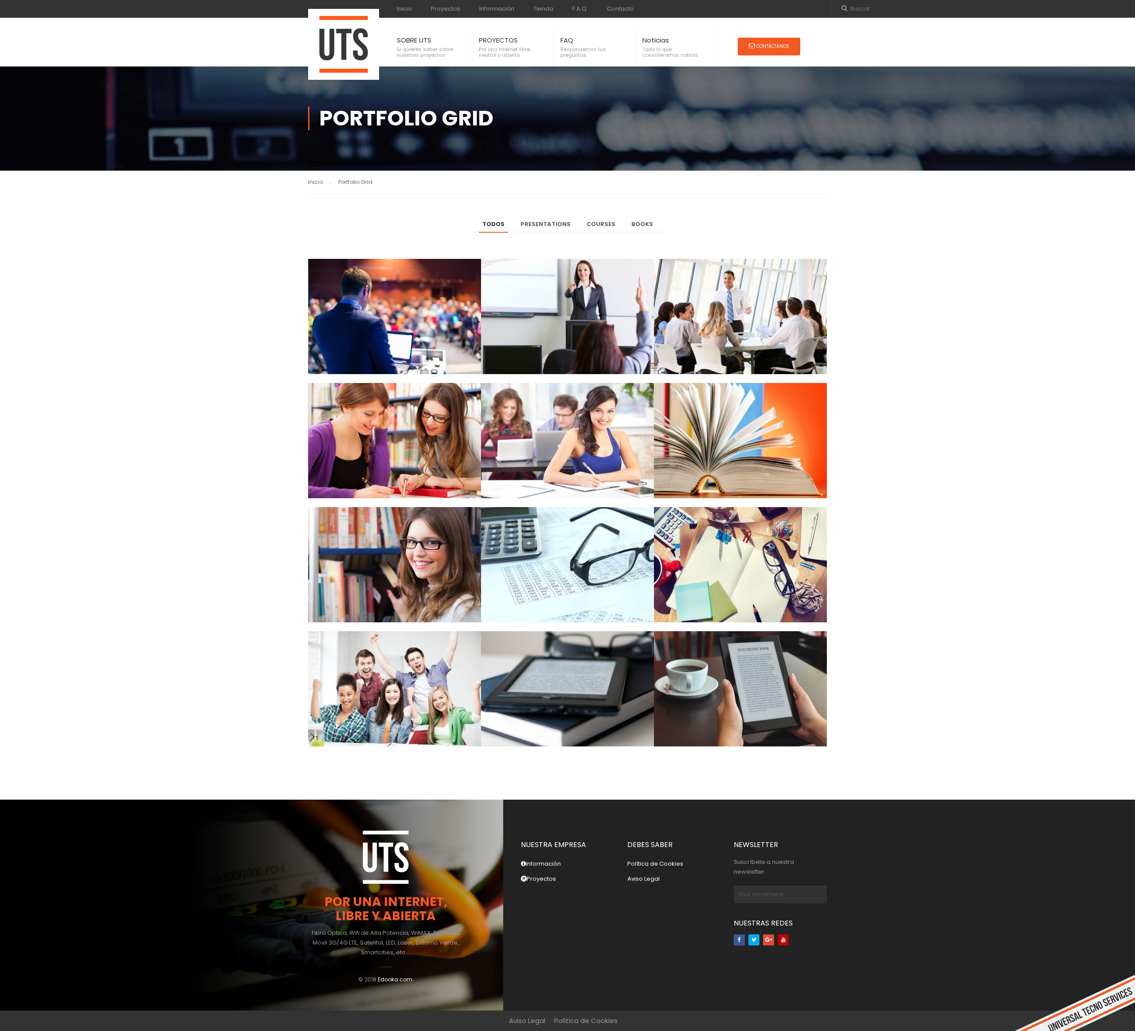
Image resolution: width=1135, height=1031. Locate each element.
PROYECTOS (498, 40)
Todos (493, 224)
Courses (601, 224)
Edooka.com (395, 979)
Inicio (404, 8)
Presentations (546, 224)
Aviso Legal (643, 879)
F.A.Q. (580, 8)
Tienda (543, 8)
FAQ (566, 40)
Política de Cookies (655, 863)
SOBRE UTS (414, 40)
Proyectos (445, 8)
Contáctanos (772, 46)
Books (642, 224)
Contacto (620, 8)
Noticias (655, 40)
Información (496, 8)
